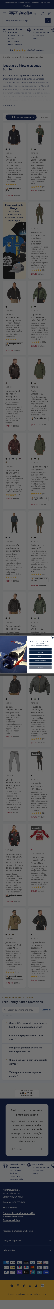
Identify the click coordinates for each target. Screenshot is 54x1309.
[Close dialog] (52, 637)
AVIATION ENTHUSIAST (40, 660)
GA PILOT (40, 652)
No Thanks (40, 667)
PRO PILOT (40, 656)
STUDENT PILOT (40, 649)
